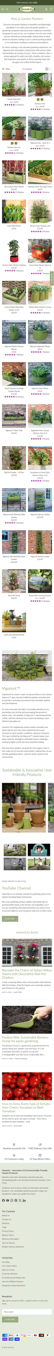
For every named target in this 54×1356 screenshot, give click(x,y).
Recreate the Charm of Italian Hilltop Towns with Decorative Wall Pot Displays (27, 973)
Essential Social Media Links (13, 1278)
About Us (6, 1215)
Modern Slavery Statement (13, 1247)
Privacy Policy (8, 1231)
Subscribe (10, 919)
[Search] (8, 9)
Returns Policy (8, 1235)
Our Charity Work (9, 1266)
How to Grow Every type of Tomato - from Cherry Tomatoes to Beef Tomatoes (27, 1107)
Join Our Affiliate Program (12, 1281)
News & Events (8, 1270)
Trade (4, 1227)
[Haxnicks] (27, 9)
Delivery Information (10, 1239)
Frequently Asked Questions (13, 1285)
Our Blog (6, 1262)
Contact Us (6, 1219)
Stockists (6, 1223)
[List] (50, 68)
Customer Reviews (10, 1274)
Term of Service (8, 1243)
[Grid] (46, 68)
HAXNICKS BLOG (27, 932)
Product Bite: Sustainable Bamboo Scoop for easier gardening (25, 1039)
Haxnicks (11, 1347)
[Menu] (3, 9)
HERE (35, 2)
